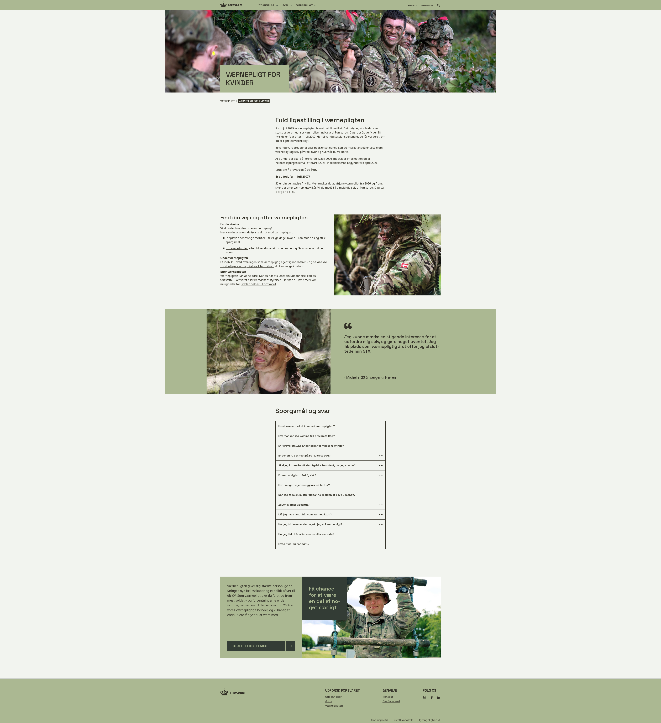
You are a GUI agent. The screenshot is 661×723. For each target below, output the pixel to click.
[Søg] (439, 5)
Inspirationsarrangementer (245, 238)
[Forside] (231, 5)
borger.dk (282, 192)
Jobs (328, 701)
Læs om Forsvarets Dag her (295, 170)
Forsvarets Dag (237, 248)
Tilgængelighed (427, 720)
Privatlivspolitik (403, 720)
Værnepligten (334, 705)
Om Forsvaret (391, 701)
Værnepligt (227, 101)
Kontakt (387, 696)
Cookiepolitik (380, 720)
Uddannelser (333, 696)
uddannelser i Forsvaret (258, 284)
